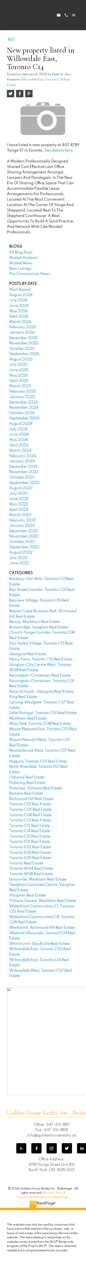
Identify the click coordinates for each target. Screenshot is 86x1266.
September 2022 (24, 547)
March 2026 (20, 322)
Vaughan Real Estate (27, 895)
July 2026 (18, 300)
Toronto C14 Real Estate (29, 831)
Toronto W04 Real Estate (31, 868)
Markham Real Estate (27, 718)
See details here (58, 150)
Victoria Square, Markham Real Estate (42, 901)
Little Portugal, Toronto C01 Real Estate (43, 713)
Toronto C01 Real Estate (30, 804)
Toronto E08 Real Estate (30, 853)
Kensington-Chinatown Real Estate (40, 675)
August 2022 (20, 552)
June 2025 (19, 370)
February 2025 (22, 391)
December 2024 (23, 402)
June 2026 (19, 306)
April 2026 (18, 316)
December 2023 (23, 467)
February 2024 (22, 456)
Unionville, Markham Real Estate (37, 879)
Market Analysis (23, 258)
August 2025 (20, 359)
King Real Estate (23, 697)
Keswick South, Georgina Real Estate (41, 692)
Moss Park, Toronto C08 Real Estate (40, 724)
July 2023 (18, 494)
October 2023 (21, 477)
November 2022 (23, 536)
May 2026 (18, 311)
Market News (20, 263)
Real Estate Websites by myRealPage (42, 1197)
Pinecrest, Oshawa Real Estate (35, 788)
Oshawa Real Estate (26, 777)
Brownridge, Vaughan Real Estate (38, 627)
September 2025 (24, 354)
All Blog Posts (20, 252)
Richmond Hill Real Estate (31, 799)
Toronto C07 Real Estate (30, 810)
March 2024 (20, 451)
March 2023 (20, 515)
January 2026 (22, 333)
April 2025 (18, 381)
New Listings (20, 269)
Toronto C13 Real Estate (29, 826)
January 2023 (22, 526)
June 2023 (19, 499)
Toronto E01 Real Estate (29, 842)
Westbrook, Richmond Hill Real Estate (42, 928)
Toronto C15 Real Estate (29, 836)
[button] (21, 1148)
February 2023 (22, 520)
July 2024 (18, 429)
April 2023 (18, 510)
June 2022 (19, 563)
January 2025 (22, 397)
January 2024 (22, 461)
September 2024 (24, 418)
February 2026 (22, 327)
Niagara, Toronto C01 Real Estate (38, 761)
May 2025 (18, 375)
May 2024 (18, 440)
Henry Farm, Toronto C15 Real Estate (40, 659)
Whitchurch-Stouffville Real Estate (39, 944)
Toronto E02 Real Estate (30, 847)
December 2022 (23, 531)
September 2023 (24, 483)
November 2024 (23, 408)
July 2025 (18, 365)
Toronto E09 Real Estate (30, 858)
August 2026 (20, 295)
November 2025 (23, 343)
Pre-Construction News (29, 274)
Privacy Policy (54, 1192)
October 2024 (21, 413)
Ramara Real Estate (26, 793)
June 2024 (19, 434)
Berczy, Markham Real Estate (34, 622)
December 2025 (23, 338)
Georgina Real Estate (27, 654)
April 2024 (18, 445)
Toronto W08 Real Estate (31, 874)
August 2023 (20, 488)
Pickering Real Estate (27, 783)
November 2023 (23, 472)
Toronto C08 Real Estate (30, 815)
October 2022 (21, 542)
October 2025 (21, 349)
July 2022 (18, 558)
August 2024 (20, 424)
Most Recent (19, 290)
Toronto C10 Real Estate (30, 820)
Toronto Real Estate (26, 863)
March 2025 (20, 386)
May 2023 (18, 504)
